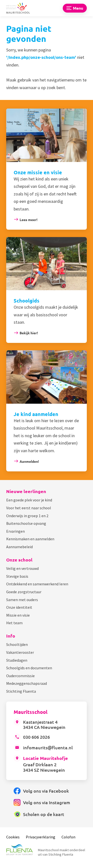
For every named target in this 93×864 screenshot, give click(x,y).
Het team (14, 622)
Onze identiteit (19, 607)
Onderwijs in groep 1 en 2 (27, 515)
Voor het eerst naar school (28, 507)
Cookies (13, 836)
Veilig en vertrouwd (22, 568)
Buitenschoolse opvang (26, 523)
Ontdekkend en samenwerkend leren (37, 583)
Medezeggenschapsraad (26, 683)
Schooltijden (17, 644)
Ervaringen (15, 531)
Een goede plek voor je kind (29, 499)
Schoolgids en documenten (29, 667)
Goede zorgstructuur (23, 591)
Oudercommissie (20, 675)
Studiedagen (16, 660)
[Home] (21, 8)
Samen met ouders (22, 599)
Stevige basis (17, 576)
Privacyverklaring (40, 836)
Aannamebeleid (19, 546)
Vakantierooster (20, 652)
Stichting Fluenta (21, 691)
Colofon (68, 836)
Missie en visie (18, 615)
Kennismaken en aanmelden (30, 538)
